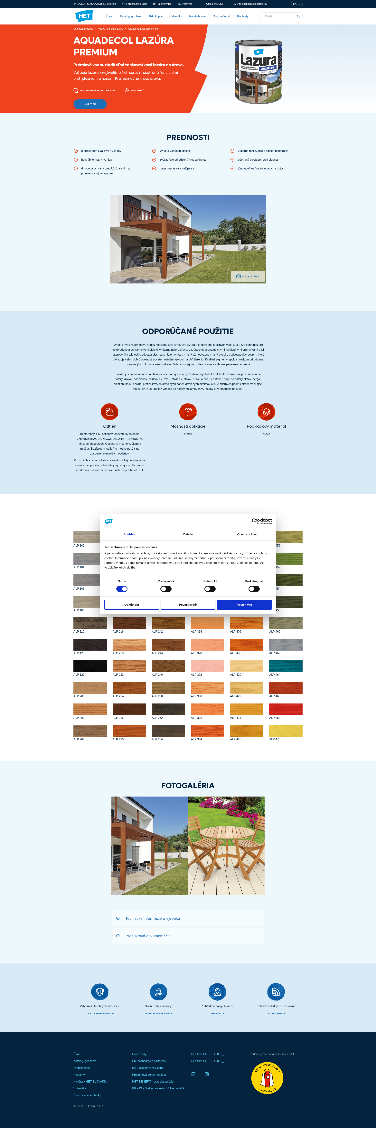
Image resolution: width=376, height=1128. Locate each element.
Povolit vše (244, 604)
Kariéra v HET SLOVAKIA (90, 1081)
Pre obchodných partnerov (252, 3)
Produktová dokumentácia (148, 936)
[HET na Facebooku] (193, 1073)
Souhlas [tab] (129, 534)
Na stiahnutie (197, 16)
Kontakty (243, 16)
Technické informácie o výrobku (152, 918)
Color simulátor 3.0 (100, 1013)
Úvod (109, 16)
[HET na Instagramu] (206, 1073)
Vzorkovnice (164, 3)
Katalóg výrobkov (131, 16)
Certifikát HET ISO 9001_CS (209, 1054)
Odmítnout (131, 604)
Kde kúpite (156, 16)
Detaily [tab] (188, 534)
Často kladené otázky (159, 1013)
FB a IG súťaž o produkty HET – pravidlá (158, 1088)
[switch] (166, 589)
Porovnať (187, 3)
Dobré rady (139, 1054)
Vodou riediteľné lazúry (110, 28)
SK (294, 3)
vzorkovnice (276, 1013)
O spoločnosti (221, 16)
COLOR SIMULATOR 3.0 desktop (97, 3)
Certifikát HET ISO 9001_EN (209, 1061)
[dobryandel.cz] (276, 1078)
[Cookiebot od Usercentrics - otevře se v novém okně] (255, 521)
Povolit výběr (188, 604)
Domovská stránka (83, 28)
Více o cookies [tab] (247, 534)
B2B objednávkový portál (148, 1067)
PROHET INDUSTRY (215, 3)
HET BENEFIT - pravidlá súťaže (153, 1081)
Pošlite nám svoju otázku (97, 90)
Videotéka (176, 16)
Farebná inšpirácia (136, 3)
